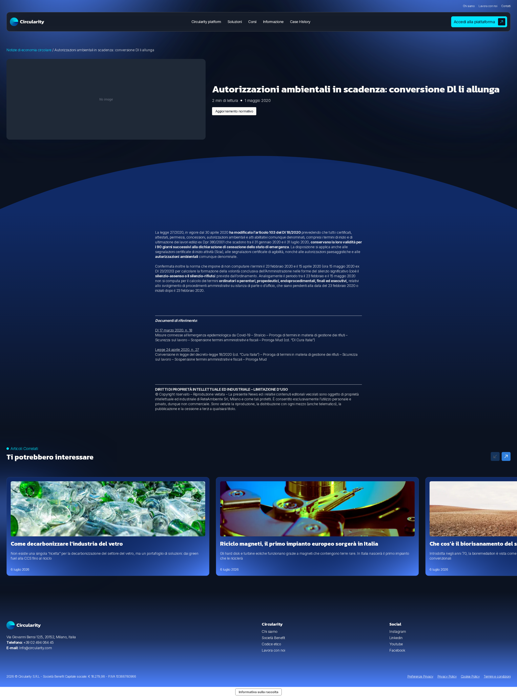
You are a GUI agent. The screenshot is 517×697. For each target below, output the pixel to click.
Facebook (397, 650)
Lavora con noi (488, 6)
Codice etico (271, 644)
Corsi (252, 22)
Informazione (273, 22)
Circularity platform (206, 22)
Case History (300, 22)
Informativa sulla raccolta (258, 692)
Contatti (506, 6)
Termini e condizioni (497, 676)
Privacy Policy (447, 676)
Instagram (397, 631)
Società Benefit (273, 638)
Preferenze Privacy (420, 676)
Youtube (396, 644)
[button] (506, 456)
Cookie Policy (470, 676)
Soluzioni (235, 22)
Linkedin (395, 638)
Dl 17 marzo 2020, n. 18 (173, 330)
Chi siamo (469, 6)
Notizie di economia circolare (28, 50)
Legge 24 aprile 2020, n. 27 (177, 349)
